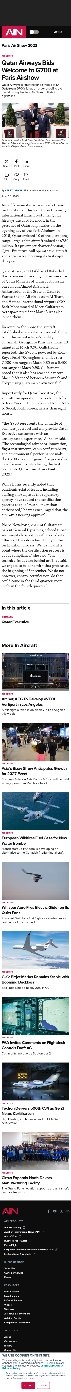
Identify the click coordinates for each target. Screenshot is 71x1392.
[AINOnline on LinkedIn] (68, 1212)
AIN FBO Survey (12, 1227)
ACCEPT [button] (28, 1385)
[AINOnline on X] (61, 1212)
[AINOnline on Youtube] (55, 1212)
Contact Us (10, 1350)
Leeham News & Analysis (17, 1254)
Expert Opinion (12, 1296)
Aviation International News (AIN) (22, 1232)
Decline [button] (43, 1385)
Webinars (9, 1309)
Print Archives (11, 1291)
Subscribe (9, 1268)
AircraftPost (10, 1236)
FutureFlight (10, 1245)
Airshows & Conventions (17, 1313)
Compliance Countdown (17, 1322)
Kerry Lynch (13, 190)
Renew (8, 1277)
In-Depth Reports (13, 1300)
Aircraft (7, 55)
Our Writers (10, 1341)
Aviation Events (12, 1318)
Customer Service (13, 1272)
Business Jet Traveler (15, 1240)
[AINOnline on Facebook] (49, 1212)
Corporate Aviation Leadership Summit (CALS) (28, 1249)
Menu (57, 32)
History (8, 1345)
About (7, 1336)
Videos (8, 1304)
